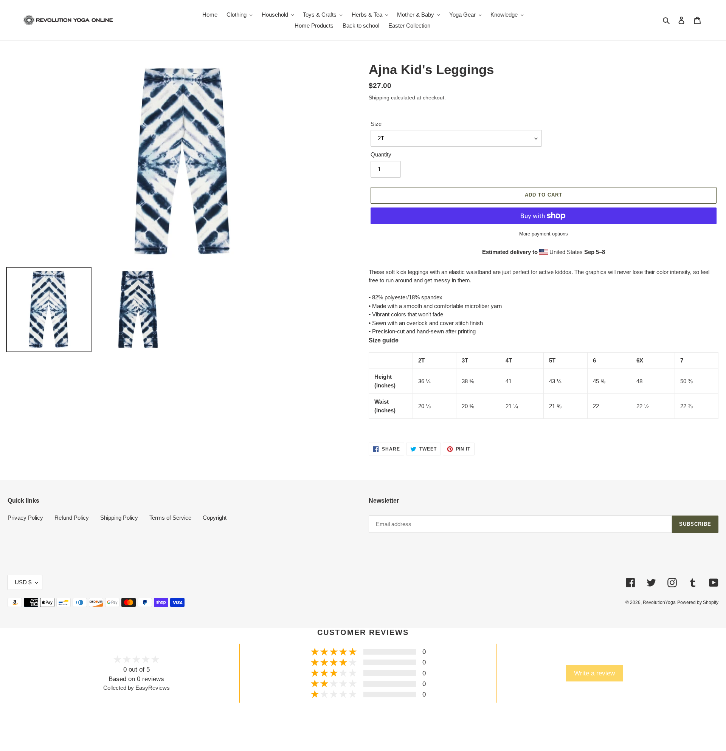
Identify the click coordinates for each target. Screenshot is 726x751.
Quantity (381, 154)
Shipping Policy (119, 517)
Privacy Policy (25, 517)
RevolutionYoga (659, 602)
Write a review (594, 673)
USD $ (23, 582)
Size (376, 124)
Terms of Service (170, 517)
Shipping (379, 97)
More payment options (543, 234)
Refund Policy (71, 517)
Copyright (214, 517)
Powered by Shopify (697, 602)
